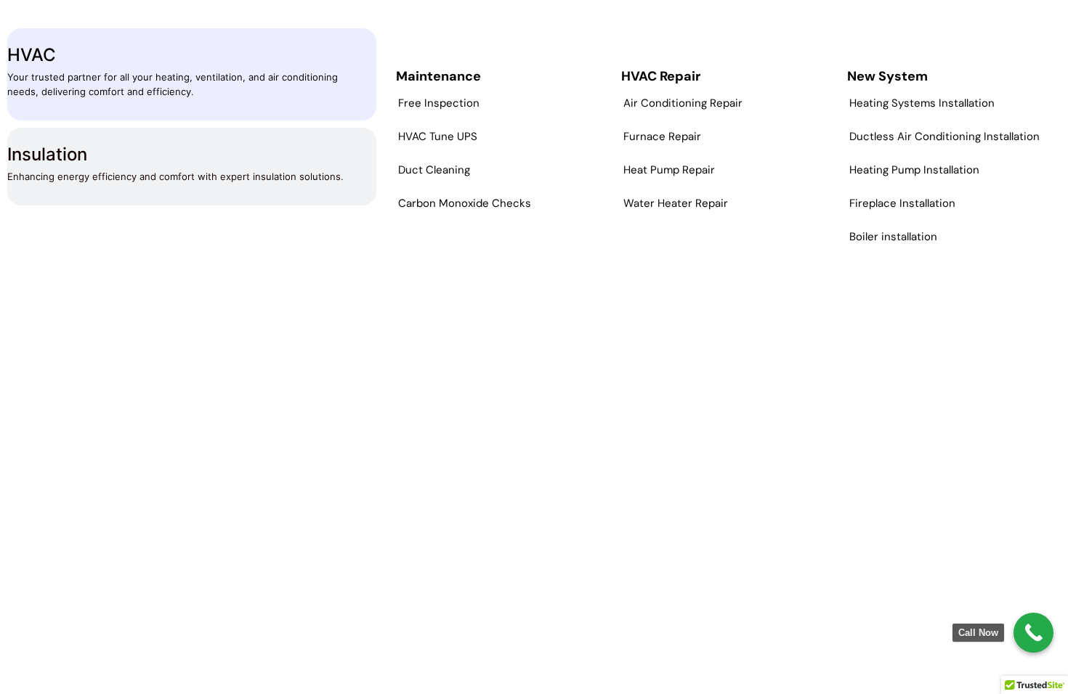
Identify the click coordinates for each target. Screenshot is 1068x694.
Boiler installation (893, 236)
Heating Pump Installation (914, 170)
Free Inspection (439, 103)
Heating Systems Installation (922, 103)
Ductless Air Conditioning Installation (944, 136)
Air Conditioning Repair (683, 103)
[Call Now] (1033, 633)
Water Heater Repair (675, 203)
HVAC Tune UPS (437, 136)
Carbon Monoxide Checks (464, 203)
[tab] (191, 74)
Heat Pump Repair (669, 170)
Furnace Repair (662, 136)
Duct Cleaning (434, 170)
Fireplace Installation (902, 203)
